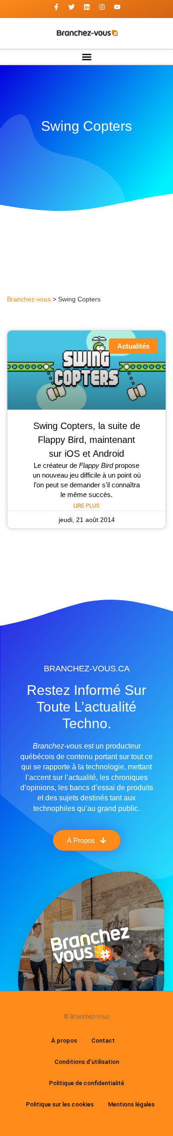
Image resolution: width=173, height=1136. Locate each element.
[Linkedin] (86, 6)
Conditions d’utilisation (86, 1061)
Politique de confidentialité (86, 1083)
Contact (103, 1040)
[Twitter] (71, 6)
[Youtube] (117, 6)
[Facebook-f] (56, 6)
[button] (86, 57)
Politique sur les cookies (60, 1104)
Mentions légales (131, 1104)
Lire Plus (86, 506)
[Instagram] (101, 6)
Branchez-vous (29, 299)
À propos (64, 1040)
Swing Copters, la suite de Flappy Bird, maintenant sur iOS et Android (86, 440)
